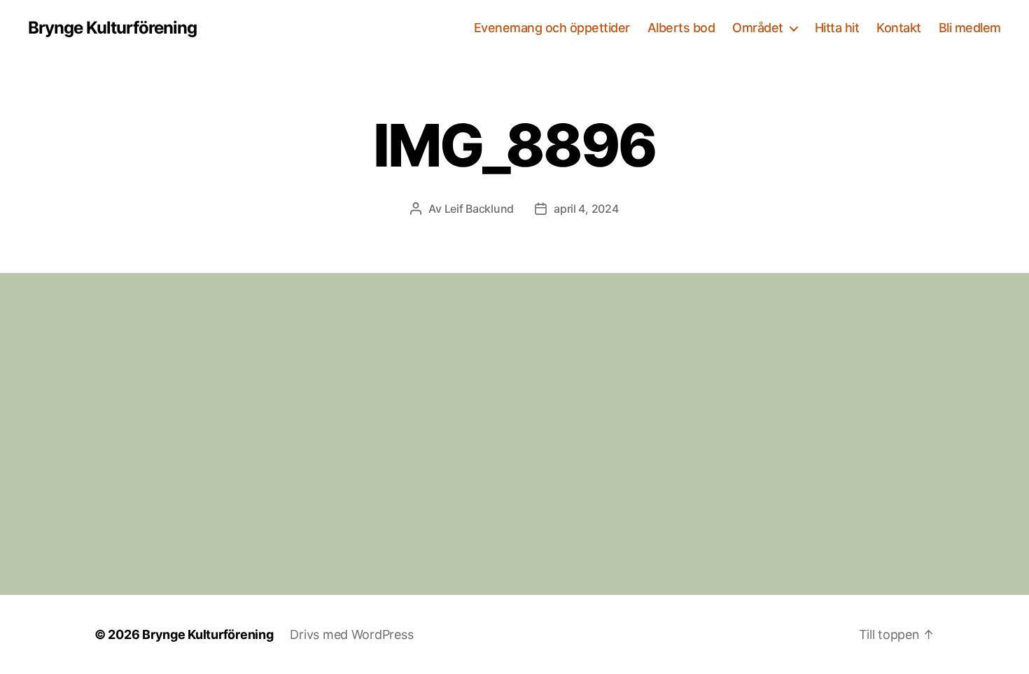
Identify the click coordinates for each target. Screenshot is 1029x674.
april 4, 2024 (586, 209)
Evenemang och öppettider (552, 27)
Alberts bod (681, 27)
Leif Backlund (479, 209)
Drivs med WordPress (351, 634)
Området (757, 27)
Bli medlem (970, 27)
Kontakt (898, 27)
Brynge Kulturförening (112, 28)
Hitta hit (837, 27)
